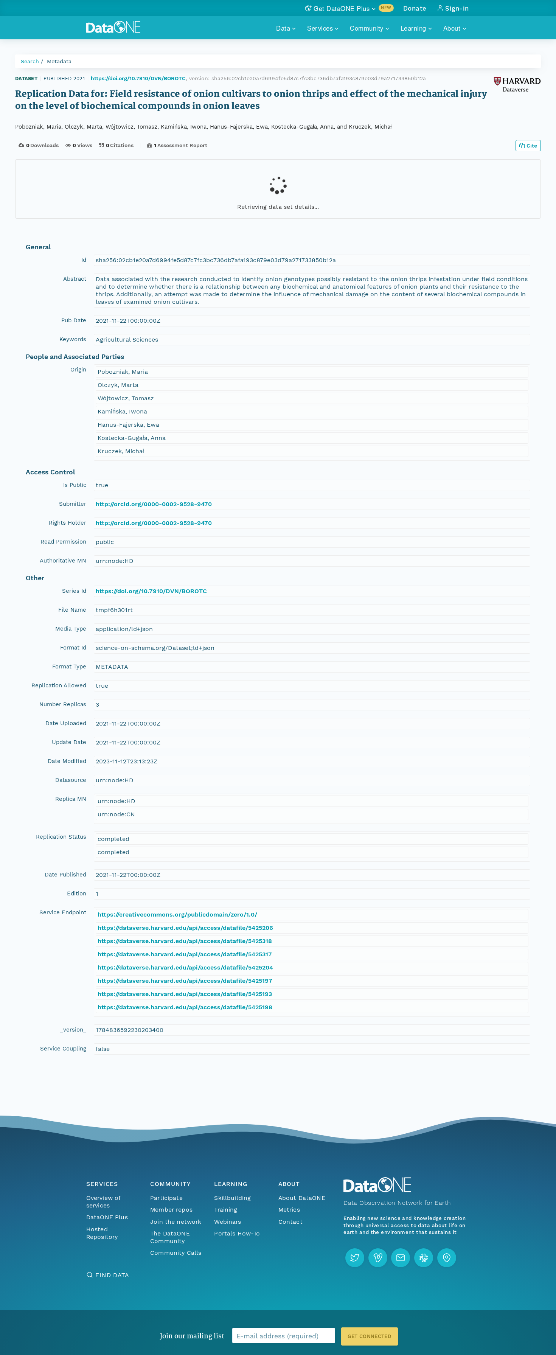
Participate (166, 1197)
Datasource (70, 780)
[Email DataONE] (400, 1257)
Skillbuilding (232, 1197)
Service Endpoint (62, 912)
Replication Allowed (58, 685)
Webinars (227, 1221)
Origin (78, 369)
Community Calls (175, 1252)
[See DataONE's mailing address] (446, 1257)
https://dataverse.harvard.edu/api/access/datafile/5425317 (185, 954)
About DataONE (301, 1197)
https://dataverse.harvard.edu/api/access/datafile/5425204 (185, 967)
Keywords (72, 339)
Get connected (369, 1336)
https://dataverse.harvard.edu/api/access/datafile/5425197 (185, 980)
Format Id (73, 647)
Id (83, 259)
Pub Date (73, 320)
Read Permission (63, 541)
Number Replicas (62, 704)
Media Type (70, 628)
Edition (76, 893)
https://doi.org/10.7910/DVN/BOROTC (138, 78)
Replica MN (70, 799)
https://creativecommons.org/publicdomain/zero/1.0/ (177, 914)
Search (30, 61)
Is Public (74, 485)
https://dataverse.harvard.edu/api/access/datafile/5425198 (185, 1007)
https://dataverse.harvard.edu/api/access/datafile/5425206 (185, 927)
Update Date (69, 742)
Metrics (289, 1209)
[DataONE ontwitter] (354, 1257)
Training (225, 1209)
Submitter (72, 503)
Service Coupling (63, 1048)
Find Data (112, 1275)
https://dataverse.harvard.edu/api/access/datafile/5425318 (185, 941)
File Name (72, 609)
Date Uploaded (65, 723)
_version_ (73, 1029)
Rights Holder (67, 522)
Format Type (69, 666)
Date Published (65, 874)
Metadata (59, 61)
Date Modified (67, 761)
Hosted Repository (102, 1233)
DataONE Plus (107, 1217)
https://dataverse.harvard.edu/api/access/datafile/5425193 (185, 994)
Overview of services (103, 1201)
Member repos (171, 1209)
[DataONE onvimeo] (377, 1257)
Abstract (74, 278)
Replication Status (61, 836)
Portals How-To (237, 1233)
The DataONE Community (170, 1237)
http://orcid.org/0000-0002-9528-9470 (154, 504)
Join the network (176, 1221)
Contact (290, 1221)
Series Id (74, 590)
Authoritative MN (63, 560)
